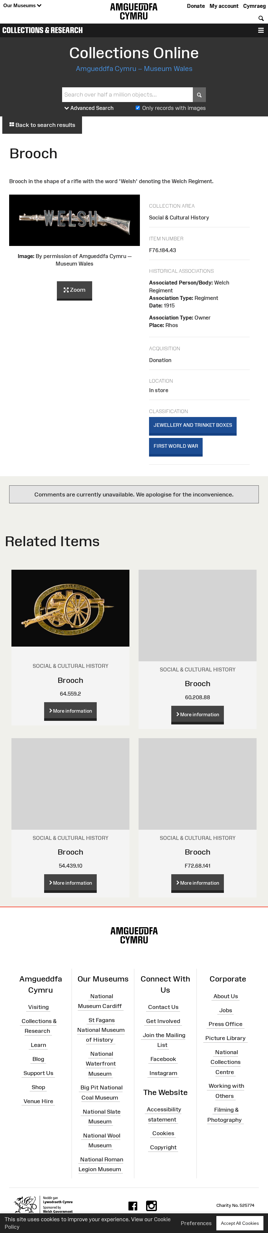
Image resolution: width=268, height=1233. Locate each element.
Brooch (70, 680)
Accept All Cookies (240, 1223)
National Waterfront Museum (101, 1064)
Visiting (38, 1007)
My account (224, 6)
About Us (225, 996)
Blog (38, 1059)
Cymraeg (254, 6)
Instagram (163, 1073)
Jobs (225, 1010)
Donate (196, 6)
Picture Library (225, 1038)
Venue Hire (38, 1101)
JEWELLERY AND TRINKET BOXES (193, 425)
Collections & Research (42, 30)
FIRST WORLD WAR (176, 446)
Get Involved (163, 1021)
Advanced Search (91, 108)
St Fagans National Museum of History (101, 1030)
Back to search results (44, 125)
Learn (38, 1045)
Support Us (38, 1073)
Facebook (163, 1059)
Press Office (226, 1024)
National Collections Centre (225, 1062)
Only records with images (174, 108)
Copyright (163, 1147)
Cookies (163, 1133)
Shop (38, 1087)
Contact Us (163, 1007)
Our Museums (20, 5)
